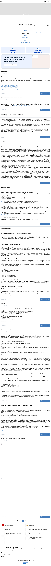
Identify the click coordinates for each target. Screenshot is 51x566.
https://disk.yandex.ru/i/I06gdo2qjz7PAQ (9, 87)
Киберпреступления (6, 71)
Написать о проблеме (10, 64)
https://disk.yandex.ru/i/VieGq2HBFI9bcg (9, 89)
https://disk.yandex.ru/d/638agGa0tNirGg (21, 105)
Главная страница (5, 552)
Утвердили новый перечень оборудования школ (14, 330)
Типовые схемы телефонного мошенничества (13, 438)
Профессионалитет (6, 228)
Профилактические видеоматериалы (11, 97)
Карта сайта (3, 556)
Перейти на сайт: (5, 430)
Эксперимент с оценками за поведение (12, 114)
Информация (4, 303)
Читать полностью (45, 93)
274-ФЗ (3, 141)
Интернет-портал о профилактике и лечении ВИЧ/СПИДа (17, 405)
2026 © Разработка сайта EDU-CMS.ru (26, 560)
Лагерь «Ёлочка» (6, 187)
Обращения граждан (5, 554)
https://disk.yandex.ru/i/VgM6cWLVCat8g (9, 86)
